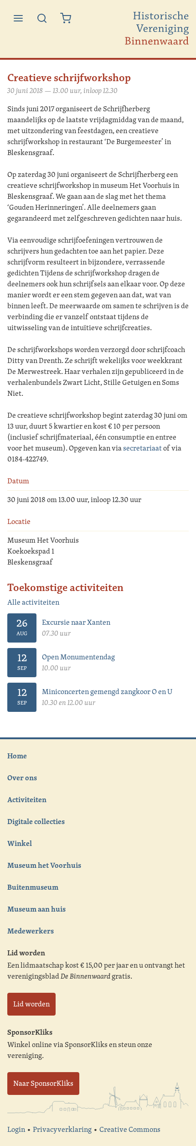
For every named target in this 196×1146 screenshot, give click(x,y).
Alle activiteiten (33, 602)
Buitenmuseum (32, 887)
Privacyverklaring (62, 1129)
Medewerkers (30, 930)
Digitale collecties (36, 821)
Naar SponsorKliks (43, 1083)
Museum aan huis (36, 908)
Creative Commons (129, 1129)
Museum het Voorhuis (44, 865)
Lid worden (31, 1004)
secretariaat (142, 448)
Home (17, 755)
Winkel (19, 843)
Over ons (22, 777)
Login (16, 1129)
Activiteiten (26, 799)
